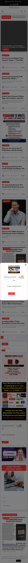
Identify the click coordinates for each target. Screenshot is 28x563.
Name (14, 280)
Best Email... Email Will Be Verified (14, 286)
